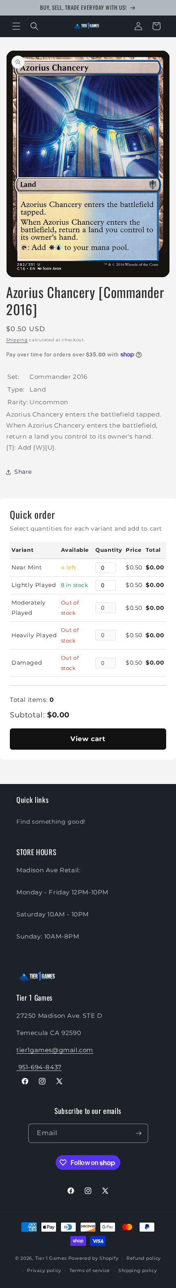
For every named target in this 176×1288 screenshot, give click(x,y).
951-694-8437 (39, 1067)
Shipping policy (137, 1270)
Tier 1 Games (51, 1258)
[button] (16, 26)
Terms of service (90, 1270)
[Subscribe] (139, 1133)
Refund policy (143, 1258)
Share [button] (23, 471)
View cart (87, 739)
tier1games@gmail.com (54, 1050)
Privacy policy (44, 1270)
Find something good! (51, 821)
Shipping (17, 340)
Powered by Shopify (93, 1258)
